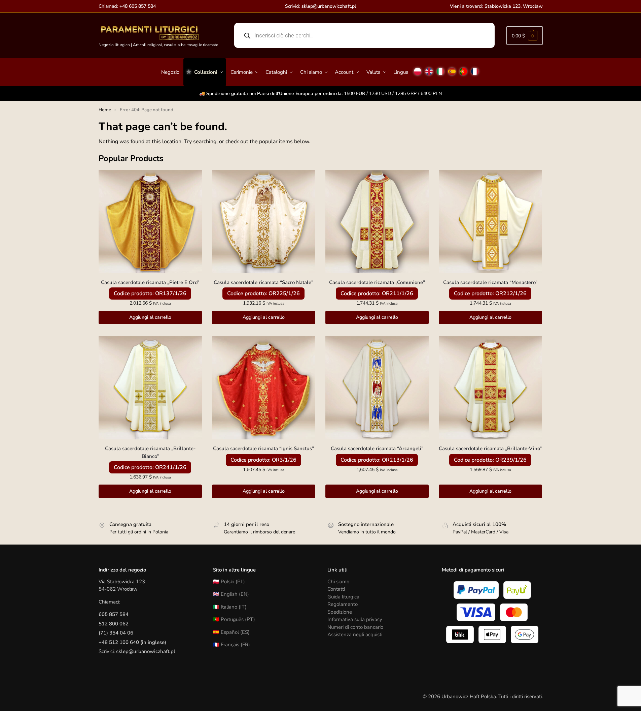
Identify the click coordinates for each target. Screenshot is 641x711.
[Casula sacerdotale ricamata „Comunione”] (377, 221)
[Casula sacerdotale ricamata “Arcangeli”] (377, 387)
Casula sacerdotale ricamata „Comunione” (377, 282)
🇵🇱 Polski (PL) (229, 581)
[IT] (440, 69)
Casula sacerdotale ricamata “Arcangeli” (377, 448)
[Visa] (476, 612)
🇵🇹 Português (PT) (234, 619)
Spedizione (339, 612)
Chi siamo (338, 581)
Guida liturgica (343, 596)
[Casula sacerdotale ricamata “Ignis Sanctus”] (263, 387)
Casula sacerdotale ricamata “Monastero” (490, 282)
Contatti (336, 589)
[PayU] (517, 590)
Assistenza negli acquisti (354, 634)
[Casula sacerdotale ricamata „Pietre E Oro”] (150, 221)
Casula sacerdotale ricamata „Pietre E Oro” (150, 282)
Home (105, 109)
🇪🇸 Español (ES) (231, 632)
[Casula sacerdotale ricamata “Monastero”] (490, 221)
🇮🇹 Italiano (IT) (230, 607)
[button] (524, 35)
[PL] (418, 69)
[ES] (452, 69)
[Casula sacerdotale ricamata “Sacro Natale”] (263, 221)
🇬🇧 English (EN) (231, 594)
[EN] (429, 69)
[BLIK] (460, 634)
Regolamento (342, 604)
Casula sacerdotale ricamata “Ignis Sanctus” (263, 448)
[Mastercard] (514, 612)
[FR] (475, 69)
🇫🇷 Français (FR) (231, 644)
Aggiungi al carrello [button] (150, 317)
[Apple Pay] (492, 634)
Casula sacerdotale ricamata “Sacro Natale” (263, 282)
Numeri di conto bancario (355, 627)
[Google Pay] (524, 634)
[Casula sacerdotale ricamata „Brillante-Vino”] (490, 387)
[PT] (463, 69)
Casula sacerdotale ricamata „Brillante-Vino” (490, 448)
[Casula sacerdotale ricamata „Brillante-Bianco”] (150, 387)
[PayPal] (476, 590)
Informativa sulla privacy (354, 619)
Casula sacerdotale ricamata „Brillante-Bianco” (150, 452)
